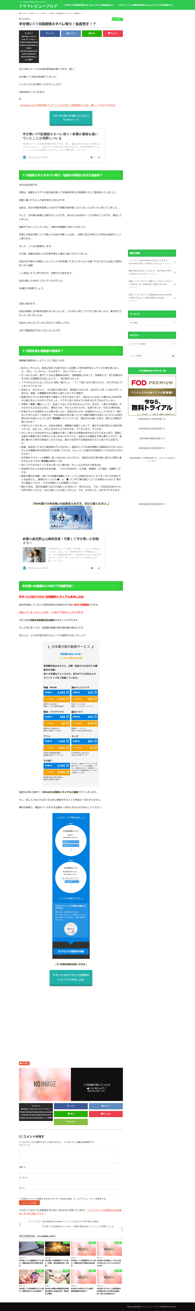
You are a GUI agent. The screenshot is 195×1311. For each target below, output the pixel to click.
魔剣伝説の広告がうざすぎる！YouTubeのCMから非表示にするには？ (150, 272)
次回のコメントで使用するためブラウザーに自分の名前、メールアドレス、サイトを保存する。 (64, 1199)
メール (23, 1178)
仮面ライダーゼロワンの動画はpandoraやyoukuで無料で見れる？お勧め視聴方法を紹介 (150, 297)
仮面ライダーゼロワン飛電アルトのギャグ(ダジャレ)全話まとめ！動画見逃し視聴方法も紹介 (151, 284)
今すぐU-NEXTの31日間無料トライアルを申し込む (51, 596)
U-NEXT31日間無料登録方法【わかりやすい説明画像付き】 (89, 5)
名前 (22, 1167)
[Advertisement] (71, 1020)
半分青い (25, 1063)
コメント (24, 1145)
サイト (22, 1188)
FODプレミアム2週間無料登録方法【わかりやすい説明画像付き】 (146, 5)
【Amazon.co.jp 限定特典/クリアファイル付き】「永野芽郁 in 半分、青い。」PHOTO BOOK (67, 105)
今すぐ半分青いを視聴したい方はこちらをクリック (71, 118)
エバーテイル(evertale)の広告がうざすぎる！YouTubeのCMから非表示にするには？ (151, 262)
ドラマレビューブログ (38, 6)
